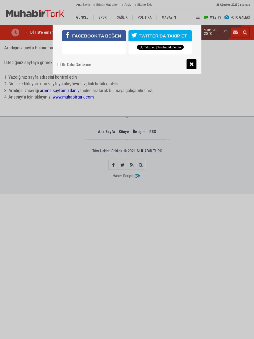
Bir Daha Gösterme (76, 64)
